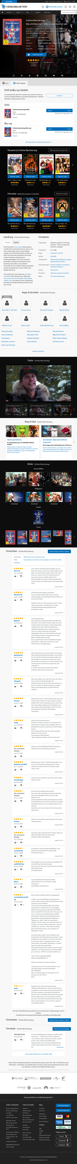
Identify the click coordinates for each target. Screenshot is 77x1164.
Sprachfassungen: (44, 265)
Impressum (39, 1157)
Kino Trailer (25, 1135)
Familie (63, 261)
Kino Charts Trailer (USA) (29, 1139)
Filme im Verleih (28, 1105)
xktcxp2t (17, 681)
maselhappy (18, 780)
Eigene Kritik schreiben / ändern (59, 551)
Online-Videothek (12, 1105)
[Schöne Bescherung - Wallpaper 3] (54, 497)
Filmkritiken (42, 1114)
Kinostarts (25, 1125)
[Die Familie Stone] (62, 164)
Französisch (65, 265)
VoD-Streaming (10, 1125)
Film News (42, 1108)
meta (16, 988)
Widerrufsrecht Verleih (45, 1135)
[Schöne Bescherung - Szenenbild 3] (62, 479)
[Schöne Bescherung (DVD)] (7, 113)
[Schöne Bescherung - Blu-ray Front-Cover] (34, 537)
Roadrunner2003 (20, 764)
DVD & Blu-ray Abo (11, 1120)
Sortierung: (17, 557)
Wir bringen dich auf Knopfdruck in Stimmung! (58, 445)
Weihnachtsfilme (14, 439)
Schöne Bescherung (46, 223)
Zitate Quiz (60, 1047)
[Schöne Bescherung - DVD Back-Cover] (22, 537)
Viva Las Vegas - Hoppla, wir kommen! (62, 223)
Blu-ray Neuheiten (27, 1115)
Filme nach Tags (10, 1147)
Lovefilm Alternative (11, 1141)
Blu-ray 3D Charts (27, 1122)
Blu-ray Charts (26, 1117)
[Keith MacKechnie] (45, 318)
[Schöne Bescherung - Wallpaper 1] (14, 497)
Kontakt (41, 1130)
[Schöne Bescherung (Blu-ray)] (7, 132)
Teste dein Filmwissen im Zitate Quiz (38, 1054)
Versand (71, 113)
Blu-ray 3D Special (43, 1121)
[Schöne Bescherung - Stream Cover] (70, 537)
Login (46, 1)
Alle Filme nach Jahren (12, 1117)
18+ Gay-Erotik (10, 1115)
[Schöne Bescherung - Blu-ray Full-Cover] (58, 537)
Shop (70, 6)
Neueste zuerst (40, 557)
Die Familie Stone (62, 180)
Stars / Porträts (42, 1116)
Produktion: (29, 37)
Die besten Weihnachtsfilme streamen (55, 441)
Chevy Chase (42, 43)
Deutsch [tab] (7, 242)
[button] (74, 409)
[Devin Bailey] (65, 318)
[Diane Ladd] (26, 318)
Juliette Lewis (8, 280)
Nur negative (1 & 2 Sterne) (49, 560)
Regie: (28, 40)
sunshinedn (18, 851)
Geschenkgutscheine (11, 1134)
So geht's (37, 12)
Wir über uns (23, 1157)
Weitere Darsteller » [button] (38, 351)
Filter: (15, 560)
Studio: (40, 270)
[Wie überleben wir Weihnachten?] (46, 164)
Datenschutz (31, 1157)
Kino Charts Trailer (27, 1137)
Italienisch (54, 267)
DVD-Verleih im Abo (43, 6)
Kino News (42, 1110)
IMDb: (40, 276)
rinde (16, 723)
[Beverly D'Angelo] (45, 303)
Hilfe (40, 1128)
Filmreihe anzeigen (62, 194)
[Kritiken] (54, 75)
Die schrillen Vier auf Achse (15, 223)
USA (39, 37)
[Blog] (38, 75)
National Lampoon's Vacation (47, 49)
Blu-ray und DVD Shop (11, 1110)
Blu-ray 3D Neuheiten (28, 1119)
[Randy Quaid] (65, 303)
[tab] (5, 83)
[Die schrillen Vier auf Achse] (15, 208)
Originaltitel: (42, 243)
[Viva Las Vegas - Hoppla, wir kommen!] (62, 208)
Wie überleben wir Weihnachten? (46, 180)
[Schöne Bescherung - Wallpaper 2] (34, 497)
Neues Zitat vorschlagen (61, 1029)
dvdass (16, 821)
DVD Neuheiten (27, 1110)
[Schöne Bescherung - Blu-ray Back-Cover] (46, 537)
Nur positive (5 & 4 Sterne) (32, 560)
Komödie (41, 46)
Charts (18, 12)
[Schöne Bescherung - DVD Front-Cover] (10, 537)
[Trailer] (22, 75)
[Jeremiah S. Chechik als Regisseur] (7, 303)
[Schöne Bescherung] (12, 32)
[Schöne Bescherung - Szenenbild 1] (16, 479)
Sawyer (17, 701)
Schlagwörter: (42, 259)
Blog (74, 6)
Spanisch (60, 267)
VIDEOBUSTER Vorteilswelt (12, 1144)
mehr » (45, 33)
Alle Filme (47, 12)
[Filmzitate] (62, 75)
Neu (27, 12)
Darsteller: (29, 43)
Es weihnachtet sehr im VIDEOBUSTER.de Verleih (20, 443)
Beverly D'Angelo (52, 43)
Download (14, 504)
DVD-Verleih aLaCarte (56, 7)
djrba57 (17, 621)
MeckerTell (18, 595)
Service (41, 1125)
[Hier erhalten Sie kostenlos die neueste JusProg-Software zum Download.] (63, 1127)
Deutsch (53, 265)
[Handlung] (14, 75)
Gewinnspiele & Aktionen (12, 1132)
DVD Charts (26, 1113)
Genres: (28, 46)
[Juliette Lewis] (7, 318)
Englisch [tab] (16, 242)
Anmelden (9, 1)
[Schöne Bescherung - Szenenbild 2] (39, 479)
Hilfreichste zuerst (29, 557)
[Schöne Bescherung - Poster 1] (38, 517)
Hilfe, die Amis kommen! (30, 223)
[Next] (72, 165)
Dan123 (17, 571)
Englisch (59, 265)
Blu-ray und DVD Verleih (12, 1108)
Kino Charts (25, 1129)
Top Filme (25, 1108)
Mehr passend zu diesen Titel (59, 150)
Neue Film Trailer (27, 1132)
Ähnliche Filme (14, 184)
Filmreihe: (29, 49)
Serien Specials (43, 1118)
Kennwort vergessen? (56, 1)
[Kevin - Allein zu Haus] (15, 164)
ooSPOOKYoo (19, 864)
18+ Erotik (8, 1113)
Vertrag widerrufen (63, 1110)
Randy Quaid (62, 43)
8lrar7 (16, 882)
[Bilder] (46, 75)
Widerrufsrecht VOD (44, 1137)
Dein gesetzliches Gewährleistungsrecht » (38, 142)
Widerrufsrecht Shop (44, 1139)
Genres (9, 12)
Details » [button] (15, 117)
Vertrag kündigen (63, 1105)
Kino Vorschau (26, 1127)
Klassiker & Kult (55, 261)
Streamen (66, 6)
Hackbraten (18, 655)
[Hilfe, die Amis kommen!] (30, 208)
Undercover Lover (30, 180)
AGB (40, 1133)
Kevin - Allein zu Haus (14, 180)
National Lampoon (65, 259)
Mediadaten (53, 1157)
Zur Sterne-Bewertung (57, 276)
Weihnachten (55, 259)
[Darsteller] (30, 75)
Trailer (53, 54)
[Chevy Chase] (26, 303)
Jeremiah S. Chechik (44, 40)
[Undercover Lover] (30, 164)
